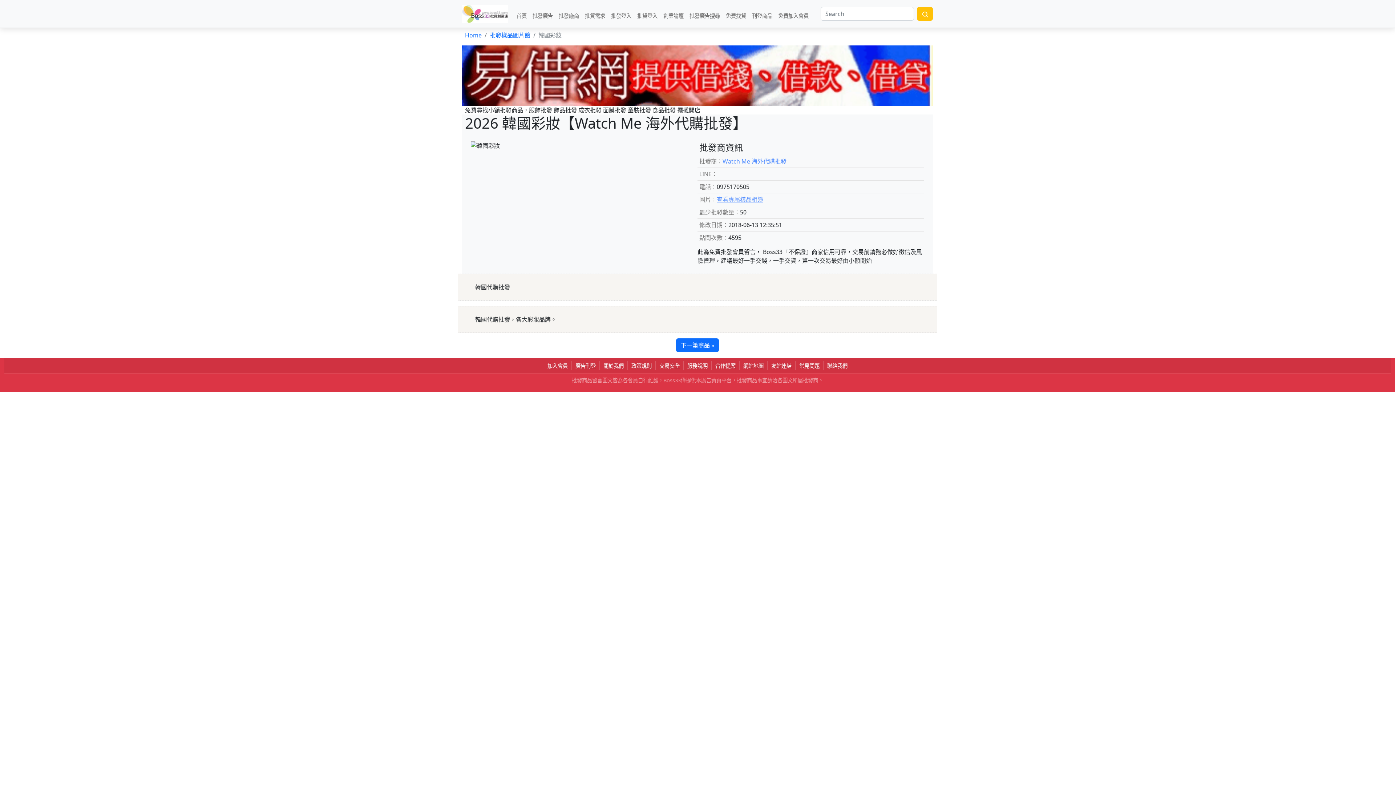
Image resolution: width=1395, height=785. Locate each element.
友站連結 (781, 365)
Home (473, 35)
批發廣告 (543, 15)
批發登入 (621, 15)
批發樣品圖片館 (510, 35)
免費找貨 (736, 15)
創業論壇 (673, 15)
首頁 (522, 15)
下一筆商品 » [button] (697, 345)
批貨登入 (647, 15)
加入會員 (557, 365)
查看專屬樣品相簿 (740, 200)
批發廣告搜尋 (705, 15)
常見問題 (809, 365)
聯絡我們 (837, 365)
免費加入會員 (793, 15)
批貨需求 (595, 15)
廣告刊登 (585, 365)
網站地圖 (753, 365)
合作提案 (725, 365)
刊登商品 (762, 15)
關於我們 (613, 365)
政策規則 (641, 365)
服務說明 (697, 365)
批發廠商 (569, 15)
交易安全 (669, 365)
